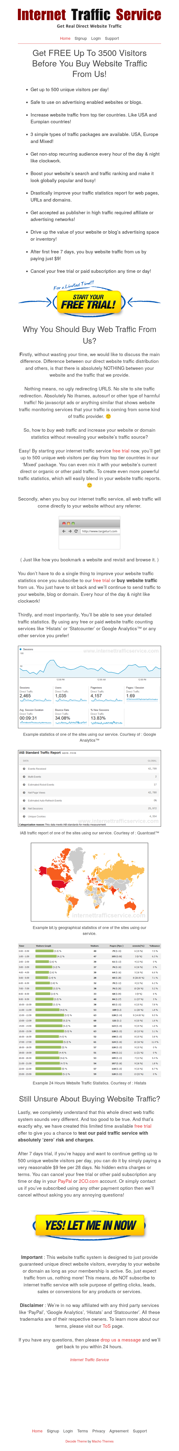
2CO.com (88, 1181)
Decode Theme (76, 1441)
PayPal (65, 1181)
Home (65, 38)
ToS (107, 1325)
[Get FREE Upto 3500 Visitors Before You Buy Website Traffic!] (89, 29)
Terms (82, 1431)
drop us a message (121, 1339)
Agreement (119, 1431)
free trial (120, 450)
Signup (81, 38)
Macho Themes (103, 1441)
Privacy (98, 1431)
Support (112, 38)
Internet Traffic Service (89, 1359)
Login (96, 38)
